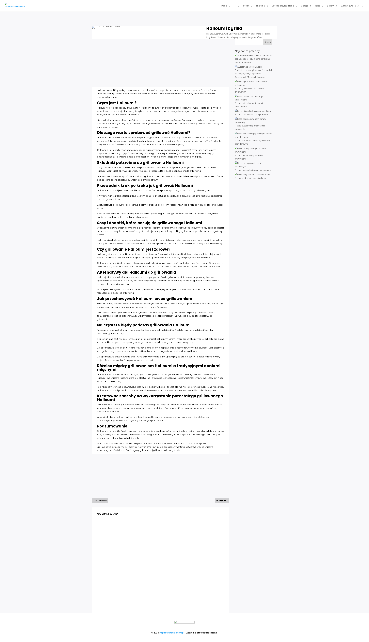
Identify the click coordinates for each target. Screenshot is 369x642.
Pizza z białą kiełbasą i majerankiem (117, 575)
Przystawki (211, 37)
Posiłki (246, 6)
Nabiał (252, 33)
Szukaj (268, 42)
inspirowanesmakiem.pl (171, 632)
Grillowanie (234, 33)
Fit (235, 6)
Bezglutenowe (216, 33)
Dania (224, 6)
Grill (226, 33)
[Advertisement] (150, 64)
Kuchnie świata (348, 6)
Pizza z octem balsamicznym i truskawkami (121, 552)
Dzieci (317, 6)
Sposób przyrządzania (283, 6)
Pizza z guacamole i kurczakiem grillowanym (122, 528)
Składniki (260, 6)
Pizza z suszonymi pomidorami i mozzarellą (121, 598)
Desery (330, 6)
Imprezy (244, 33)
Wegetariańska (255, 37)
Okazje (304, 6)
